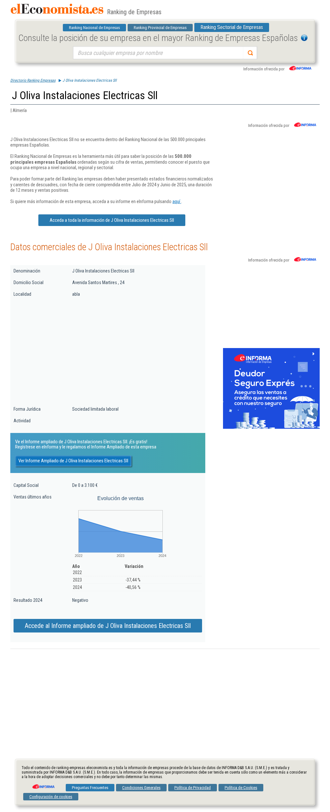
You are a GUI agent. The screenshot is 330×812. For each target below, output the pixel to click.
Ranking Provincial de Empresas (160, 27)
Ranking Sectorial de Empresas (231, 27)
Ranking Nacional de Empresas (94, 27)
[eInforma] (43, 784)
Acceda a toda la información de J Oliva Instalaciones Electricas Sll (112, 220)
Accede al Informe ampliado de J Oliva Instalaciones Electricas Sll (108, 626)
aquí (176, 201)
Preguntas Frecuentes (90, 787)
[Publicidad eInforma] (271, 427)
